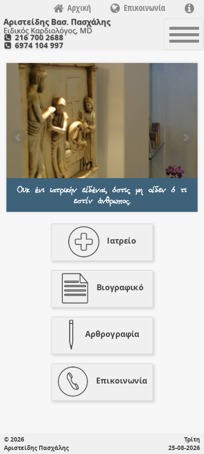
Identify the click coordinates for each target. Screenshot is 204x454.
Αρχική (79, 7)
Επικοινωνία (144, 7)
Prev (18, 137)
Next (186, 137)
